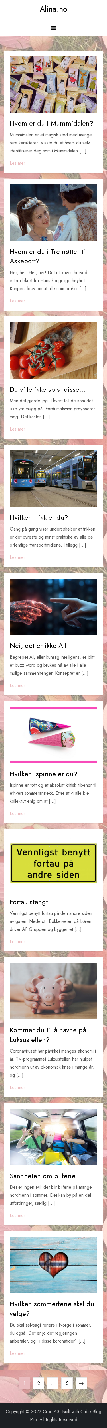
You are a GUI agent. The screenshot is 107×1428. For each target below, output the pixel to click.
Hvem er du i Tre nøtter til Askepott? (48, 256)
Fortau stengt (29, 902)
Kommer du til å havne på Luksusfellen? (48, 1035)
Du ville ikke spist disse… (47, 389)
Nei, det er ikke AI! (38, 645)
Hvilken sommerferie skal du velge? (52, 1309)
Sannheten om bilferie (43, 1176)
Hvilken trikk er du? (39, 517)
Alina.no (53, 9)
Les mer (17, 163)
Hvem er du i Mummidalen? (51, 123)
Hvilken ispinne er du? (43, 774)
